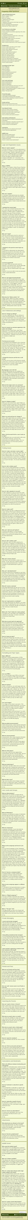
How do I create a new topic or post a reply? (11, 46)
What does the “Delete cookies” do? (9, 26)
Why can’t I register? (6, 18)
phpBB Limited (17, 1149)
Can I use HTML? (5, 68)
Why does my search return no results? (10, 110)
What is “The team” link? (7, 90)
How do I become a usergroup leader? (10, 87)
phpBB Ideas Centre (16, 1162)
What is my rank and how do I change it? (10, 41)
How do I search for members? (8, 113)
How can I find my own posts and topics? (10, 114)
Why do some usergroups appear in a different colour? (13, 88)
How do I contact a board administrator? (10, 139)
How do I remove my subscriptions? (9, 124)
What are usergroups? (7, 84)
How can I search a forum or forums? (10, 109)
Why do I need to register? (7, 15)
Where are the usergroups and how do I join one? (12, 85)
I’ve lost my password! (6, 23)
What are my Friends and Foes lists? (9, 103)
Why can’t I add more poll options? (9, 52)
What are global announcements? (9, 72)
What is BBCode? (6, 66)
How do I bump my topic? (7, 62)
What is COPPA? (5, 17)
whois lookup (5, 1179)
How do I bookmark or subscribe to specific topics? (12, 121)
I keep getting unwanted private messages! (11, 96)
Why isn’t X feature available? (8, 136)
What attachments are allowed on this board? (11, 128)
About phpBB (7, 1153)
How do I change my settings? (8, 30)
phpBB (5, 379)
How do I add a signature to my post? (10, 49)
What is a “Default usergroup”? (8, 89)
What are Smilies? (6, 69)
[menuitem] (4, 3)
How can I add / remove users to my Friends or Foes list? (14, 105)
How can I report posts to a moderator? (10, 58)
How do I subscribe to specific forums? (10, 123)
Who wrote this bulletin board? (8, 134)
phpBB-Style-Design (19, 1217)
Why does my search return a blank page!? (11, 112)
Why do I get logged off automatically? (10, 24)
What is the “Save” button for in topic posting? (11, 59)
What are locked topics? (7, 76)
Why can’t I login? (6, 20)
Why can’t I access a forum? (8, 54)
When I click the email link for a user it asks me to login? (14, 42)
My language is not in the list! (8, 37)
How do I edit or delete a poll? (8, 53)
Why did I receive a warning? (8, 57)
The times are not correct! (7, 34)
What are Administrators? (7, 81)
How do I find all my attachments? (9, 130)
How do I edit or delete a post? (8, 48)
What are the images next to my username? (11, 38)
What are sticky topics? (7, 74)
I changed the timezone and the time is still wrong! (12, 35)
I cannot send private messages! (9, 95)
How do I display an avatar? (8, 39)
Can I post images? (6, 70)
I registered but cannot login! (8, 19)
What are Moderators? (7, 83)
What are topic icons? (6, 77)
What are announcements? (8, 73)
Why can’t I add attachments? (8, 55)
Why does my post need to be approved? (10, 61)
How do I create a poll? (7, 50)
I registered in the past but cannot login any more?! (12, 22)
